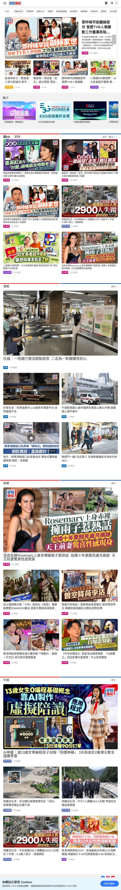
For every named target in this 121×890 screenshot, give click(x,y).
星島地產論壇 (61, 11)
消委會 (50, 11)
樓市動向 (94, 87)
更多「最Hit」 (109, 137)
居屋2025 (40, 11)
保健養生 (65, 87)
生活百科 (85, 53)
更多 (113, 286)
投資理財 (37, 87)
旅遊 (64, 859)
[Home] (15, 3)
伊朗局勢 (29, 11)
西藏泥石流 (18, 11)
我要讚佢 (84, 11)
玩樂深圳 (94, 11)
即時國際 (7, 810)
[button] (114, 39)
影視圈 (6, 180)
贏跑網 (103, 11)
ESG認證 (113, 11)
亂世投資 (73, 11)
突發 (7, 87)
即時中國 (65, 226)
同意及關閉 (109, 883)
